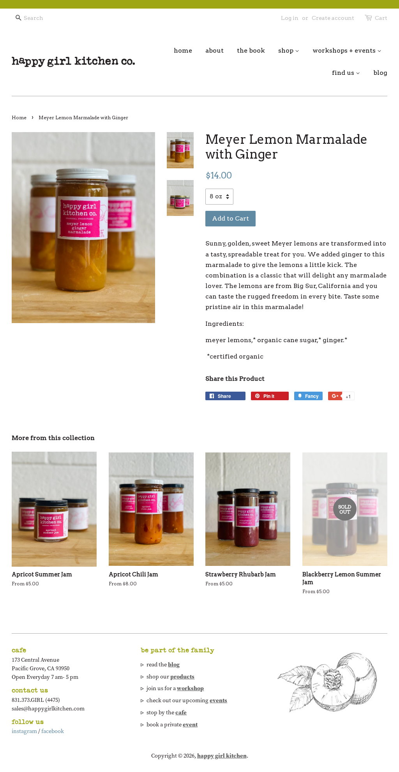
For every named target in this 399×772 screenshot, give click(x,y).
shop (286, 50)
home (183, 50)
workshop (190, 688)
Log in (289, 18)
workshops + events (344, 50)
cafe (181, 712)
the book (251, 50)
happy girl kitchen (222, 756)
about (214, 50)
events (218, 700)
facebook (52, 731)
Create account (333, 18)
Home (19, 117)
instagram (24, 731)
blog (380, 72)
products (182, 676)
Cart (381, 18)
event (190, 724)
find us (344, 72)
